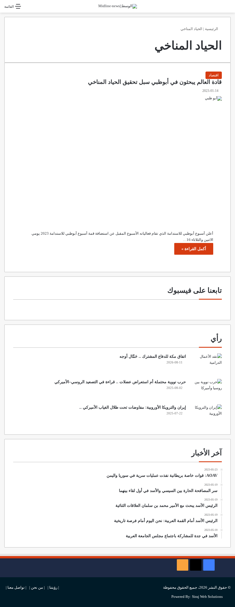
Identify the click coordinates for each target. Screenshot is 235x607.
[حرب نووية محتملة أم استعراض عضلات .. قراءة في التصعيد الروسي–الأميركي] (206, 389)
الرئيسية (212, 29)
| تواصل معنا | (16, 587)
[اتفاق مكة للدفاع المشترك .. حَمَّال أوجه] (206, 364)
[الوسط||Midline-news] (117, 6)
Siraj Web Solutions (207, 596)
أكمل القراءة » (193, 249)
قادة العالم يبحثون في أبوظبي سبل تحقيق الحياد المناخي (155, 82)
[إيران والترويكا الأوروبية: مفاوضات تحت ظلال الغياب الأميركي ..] (206, 415)
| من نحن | (37, 587)
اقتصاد (214, 75)
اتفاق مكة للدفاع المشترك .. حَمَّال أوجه (153, 356)
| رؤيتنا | (53, 587)
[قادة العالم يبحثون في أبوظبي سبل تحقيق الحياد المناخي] (117, 159)
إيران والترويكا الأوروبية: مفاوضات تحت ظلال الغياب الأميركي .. (132, 407)
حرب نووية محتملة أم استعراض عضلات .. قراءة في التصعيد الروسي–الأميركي (120, 382)
